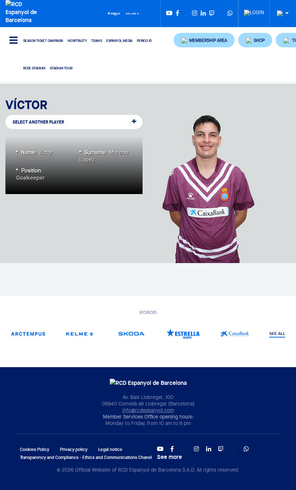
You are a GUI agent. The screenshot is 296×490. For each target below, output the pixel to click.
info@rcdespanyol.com (148, 410)
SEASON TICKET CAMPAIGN (43, 40)
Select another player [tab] (38, 122)
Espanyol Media (119, 40)
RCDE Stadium (34, 68)
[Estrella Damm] (113, 13)
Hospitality (77, 40)
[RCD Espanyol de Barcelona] (22, 11)
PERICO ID (144, 40)
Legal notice (110, 449)
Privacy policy (73, 449)
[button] (204, 40)
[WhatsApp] (229, 13)
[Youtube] (169, 13)
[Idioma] (280, 13)
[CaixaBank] (234, 334)
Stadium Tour (61, 68)
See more (169, 457)
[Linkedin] (203, 13)
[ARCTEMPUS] (28, 334)
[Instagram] (194, 13)
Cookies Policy (34, 449)
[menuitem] (254, 10)
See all (277, 333)
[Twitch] (211, 13)
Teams (96, 40)
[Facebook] (177, 13)
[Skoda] (131, 334)
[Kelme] (132, 13)
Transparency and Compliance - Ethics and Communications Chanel (86, 457)
